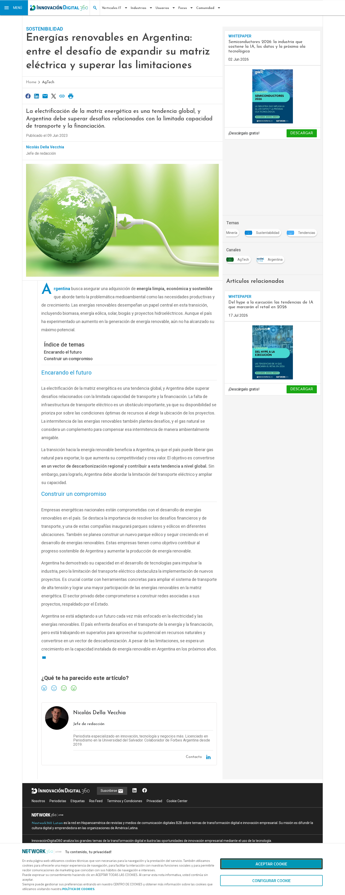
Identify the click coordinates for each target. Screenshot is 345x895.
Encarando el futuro (63, 352)
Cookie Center (177, 801)
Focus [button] (182, 8)
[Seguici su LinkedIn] (134, 791)
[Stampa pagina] (70, 96)
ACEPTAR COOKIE (271, 864)
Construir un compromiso (68, 358)
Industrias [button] (138, 8)
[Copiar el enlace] (62, 96)
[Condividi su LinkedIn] (36, 96)
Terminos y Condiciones (124, 801)
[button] (14, 7)
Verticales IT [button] (111, 8)
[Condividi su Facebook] (28, 96)
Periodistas (58, 801)
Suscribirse (109, 790)
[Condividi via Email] (45, 96)
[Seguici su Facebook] (144, 791)
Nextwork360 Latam (47, 823)
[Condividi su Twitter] (53, 96)
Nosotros (38, 801)
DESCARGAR (301, 133)
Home (31, 82)
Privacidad (154, 801)
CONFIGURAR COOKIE (271, 880)
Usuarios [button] (162, 8)
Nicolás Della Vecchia (45, 147)
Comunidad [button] (205, 8)
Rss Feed (96, 801)
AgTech (48, 82)
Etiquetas (78, 801)
